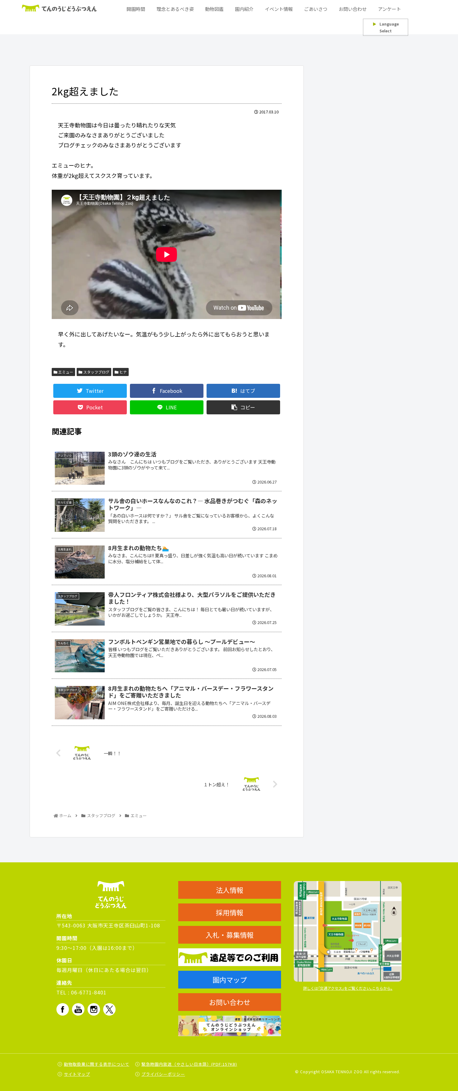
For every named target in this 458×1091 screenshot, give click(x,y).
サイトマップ (77, 1074)
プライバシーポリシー (163, 1074)
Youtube (78, 1009)
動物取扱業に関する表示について (96, 1064)
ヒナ (122, 371)
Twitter (109, 1009)
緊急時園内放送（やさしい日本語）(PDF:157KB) (189, 1064)
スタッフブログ (95, 371)
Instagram (94, 1009)
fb (62, 1009)
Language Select (386, 27)
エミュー (65, 371)
